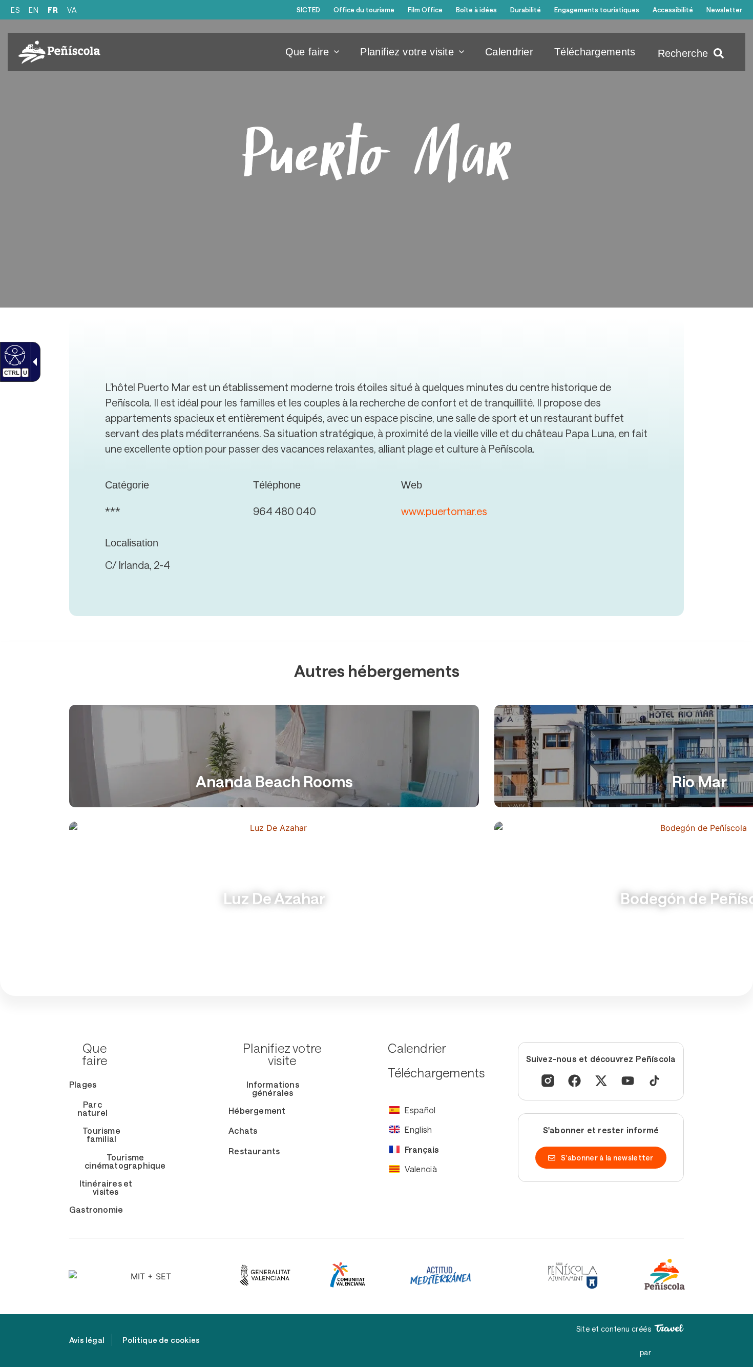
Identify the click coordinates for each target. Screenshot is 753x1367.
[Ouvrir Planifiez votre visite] (461, 51)
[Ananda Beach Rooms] (274, 756)
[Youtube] (627, 1080)
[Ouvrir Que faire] (336, 51)
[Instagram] (547, 1080)
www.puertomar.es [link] (444, 511)
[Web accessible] (14, 354)
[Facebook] (574, 1080)
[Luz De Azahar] (274, 873)
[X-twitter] (601, 1080)
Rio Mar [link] (699, 781)
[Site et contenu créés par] (669, 1328)
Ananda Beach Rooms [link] (274, 781)
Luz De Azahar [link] (274, 898)
